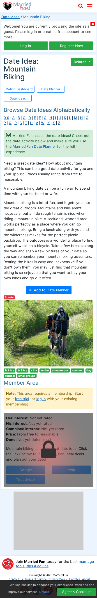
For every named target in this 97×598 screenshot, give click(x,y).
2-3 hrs (22, 370)
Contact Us (16, 579)
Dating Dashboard (19, 89)
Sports (9, 297)
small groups (26, 375)
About (86, 579)
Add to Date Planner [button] (50, 290)
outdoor (10, 375)
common (77, 370)
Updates (74, 579)
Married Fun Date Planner (34, 146)
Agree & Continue (76, 592)
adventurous (60, 370)
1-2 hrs (9, 370)
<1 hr (34, 370)
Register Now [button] (71, 45)
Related (81, 62)
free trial (22, 398)
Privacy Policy (58, 579)
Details (44, 592)
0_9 (6, 118)
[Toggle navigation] (89, 6)
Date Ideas (10, 17)
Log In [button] (25, 45)
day (88, 370)
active (45, 370)
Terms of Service (36, 579)
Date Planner (50, 89)
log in (41, 398)
